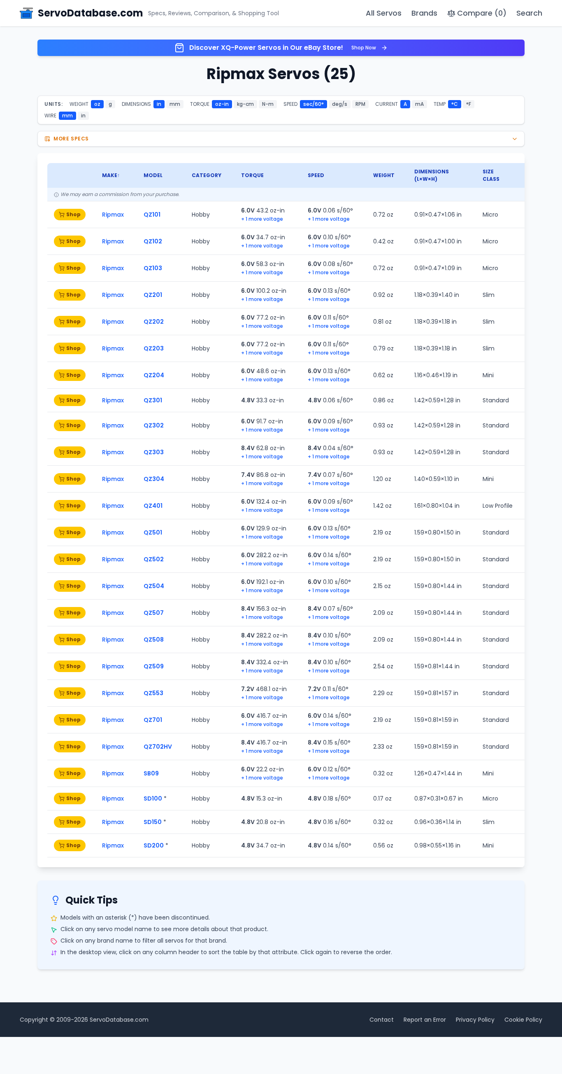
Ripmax (113, 214)
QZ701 (153, 720)
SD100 (153, 798)
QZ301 (153, 400)
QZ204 (154, 375)
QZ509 (154, 666)
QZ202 (154, 322)
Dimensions (431, 171)
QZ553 (153, 693)
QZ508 (154, 639)
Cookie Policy (523, 1020)
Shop (73, 214)
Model (153, 175)
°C (454, 103)
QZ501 (153, 532)
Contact (381, 1020)
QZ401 (153, 506)
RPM (360, 103)
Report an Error (425, 1020)
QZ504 (154, 586)
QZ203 (154, 348)
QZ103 (153, 268)
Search (529, 13)
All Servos (384, 13)
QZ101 (152, 214)
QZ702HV (158, 746)
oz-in (222, 103)
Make (109, 175)
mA (419, 103)
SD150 (153, 822)
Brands (424, 13)
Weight (384, 175)
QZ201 (153, 295)
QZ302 (154, 425)
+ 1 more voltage (262, 219)
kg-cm (245, 103)
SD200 (154, 845)
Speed (316, 175)
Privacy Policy (475, 1020)
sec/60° (313, 103)
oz (97, 103)
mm (175, 103)
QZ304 (154, 479)
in (159, 103)
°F (468, 103)
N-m (268, 103)
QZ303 (154, 452)
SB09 (151, 773)
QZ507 (154, 613)
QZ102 (153, 241)
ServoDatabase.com (119, 1020)
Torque (252, 175)
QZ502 (154, 559)
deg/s (339, 103)
